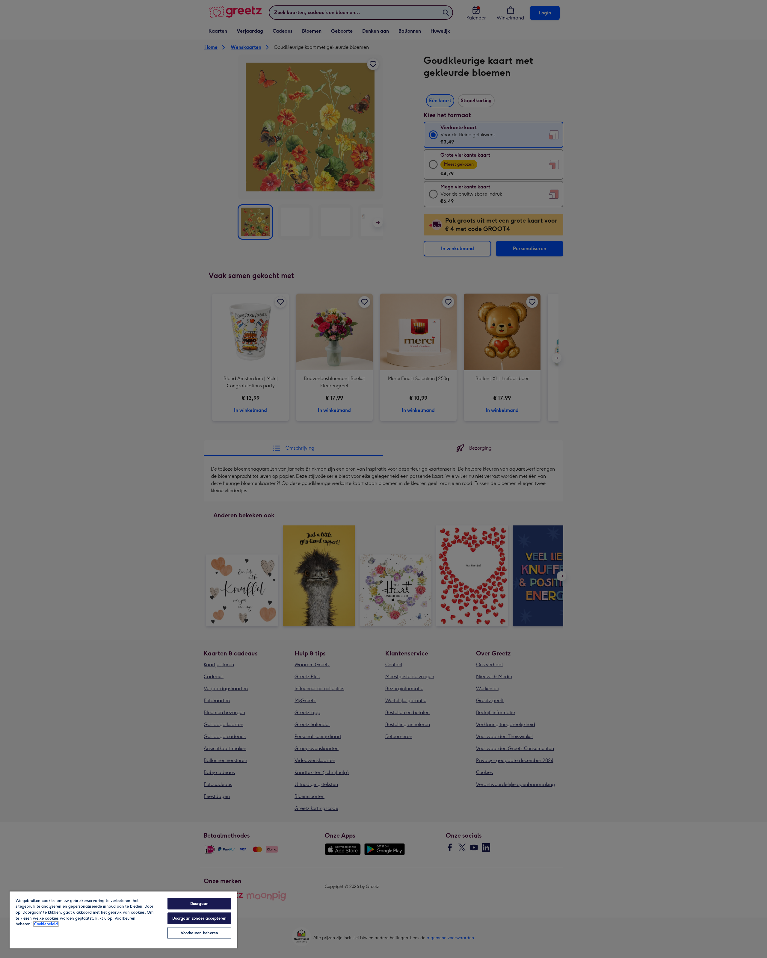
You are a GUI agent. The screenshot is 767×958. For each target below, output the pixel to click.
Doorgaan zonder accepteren (199, 918)
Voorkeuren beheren (199, 933)
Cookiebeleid (46, 924)
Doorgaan (199, 903)
